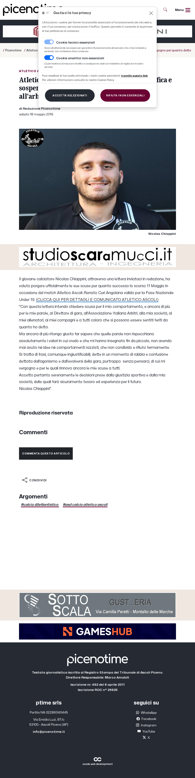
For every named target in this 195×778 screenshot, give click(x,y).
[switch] (49, 57)
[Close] (151, 13)
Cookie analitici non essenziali (80, 58)
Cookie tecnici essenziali (75, 42)
